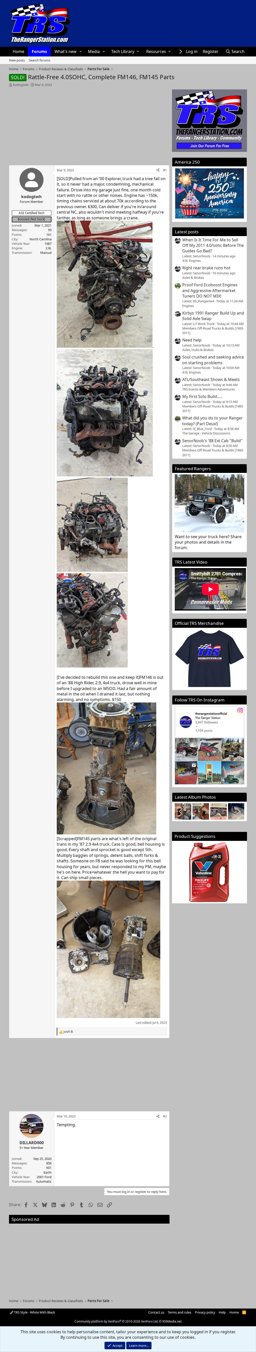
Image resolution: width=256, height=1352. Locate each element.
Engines (188, 306)
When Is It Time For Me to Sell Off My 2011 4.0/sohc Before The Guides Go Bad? (213, 245)
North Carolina (41, 239)
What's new (65, 51)
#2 (165, 1116)
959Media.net (172, 1321)
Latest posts (186, 232)
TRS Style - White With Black (34, 1312)
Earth (48, 1172)
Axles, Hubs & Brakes (198, 349)
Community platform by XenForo (116, 1321)
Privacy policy (205, 1312)
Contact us (156, 1312)
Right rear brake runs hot (206, 268)
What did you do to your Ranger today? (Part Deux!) (212, 420)
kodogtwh (20, 84)
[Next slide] (238, 811)
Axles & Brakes (193, 277)
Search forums (39, 60)
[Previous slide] (181, 811)
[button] (80, 51)
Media (94, 51)
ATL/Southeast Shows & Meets (211, 379)
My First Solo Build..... (202, 396)
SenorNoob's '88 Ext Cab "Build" (212, 440)
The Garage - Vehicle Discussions (206, 433)
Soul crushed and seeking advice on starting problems (213, 359)
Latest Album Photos (195, 797)
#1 (165, 170)
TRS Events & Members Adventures (208, 389)
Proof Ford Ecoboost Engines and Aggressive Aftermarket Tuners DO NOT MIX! (210, 290)
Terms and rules (179, 1312)
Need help (192, 340)
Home (18, 51)
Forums (39, 51)
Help (222, 1312)
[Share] (157, 170)
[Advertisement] (89, 124)
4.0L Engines (191, 260)
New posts (17, 60)
